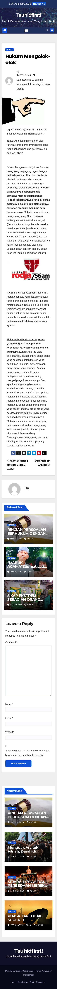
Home (13, 982)
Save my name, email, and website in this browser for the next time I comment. (27, 752)
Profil (32, 982)
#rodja (20, 89)
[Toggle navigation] (26, 30)
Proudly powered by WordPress (19, 971)
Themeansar (28, 975)
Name (9, 704)
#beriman (38, 79)
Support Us (41, 982)
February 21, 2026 (20, 925)
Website (9, 732)
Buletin (12, 843)
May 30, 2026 (17, 822)
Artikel (9, 49)
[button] (47, 30)
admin (30, 539)
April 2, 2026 (17, 857)
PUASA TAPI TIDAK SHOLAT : (25, 918)
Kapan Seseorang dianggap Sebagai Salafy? (17, 464)
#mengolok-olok (41, 84)
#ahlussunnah (24, 79)
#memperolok (24, 84)
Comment (11, 642)
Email (9, 718)
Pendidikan (23, 982)
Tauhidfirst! (28, 15)
